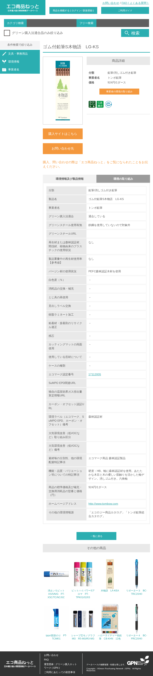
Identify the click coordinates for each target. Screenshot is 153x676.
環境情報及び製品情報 (70, 178)
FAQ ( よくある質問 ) (135, 3)
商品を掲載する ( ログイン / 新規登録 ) (73, 10)
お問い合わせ (110, 3)
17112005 (94, 374)
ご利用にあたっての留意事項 (59, 672)
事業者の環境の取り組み (119, 91)
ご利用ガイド (125, 10)
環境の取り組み (123, 178)
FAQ (46, 659)
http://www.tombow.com (103, 503)
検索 (135, 33)
